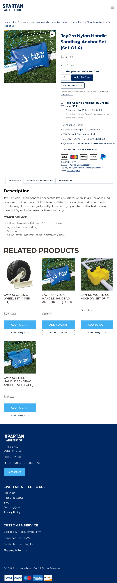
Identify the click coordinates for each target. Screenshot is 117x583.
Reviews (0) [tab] (66, 180)
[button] (52, 34)
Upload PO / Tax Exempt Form (22, 531)
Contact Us (14, 472)
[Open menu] (112, 7)
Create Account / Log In (18, 544)
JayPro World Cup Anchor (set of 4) (96, 296)
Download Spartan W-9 (18, 538)
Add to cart (82, 77)
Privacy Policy (12, 512)
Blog (6, 502)
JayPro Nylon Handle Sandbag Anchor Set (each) (57, 298)
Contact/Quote (13, 507)
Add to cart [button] (20, 324)
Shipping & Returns (15, 550)
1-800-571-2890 (89, 143)
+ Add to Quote (72, 85)
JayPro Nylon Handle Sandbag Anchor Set (84, 168)
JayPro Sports (73, 171)
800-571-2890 (12, 457)
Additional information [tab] (40, 180)
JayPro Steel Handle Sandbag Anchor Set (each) (18, 381)
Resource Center (14, 497)
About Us (9, 492)
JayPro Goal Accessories (81, 165)
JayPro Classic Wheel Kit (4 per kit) (17, 298)
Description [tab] (14, 180)
